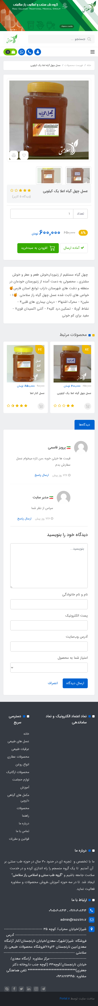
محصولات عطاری (18, 756)
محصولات (23, 808)
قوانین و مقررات (19, 838)
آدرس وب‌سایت (77, 636)
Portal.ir (65, 998)
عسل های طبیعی (18, 741)
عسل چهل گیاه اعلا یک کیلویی (74, 393)
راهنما (25, 815)
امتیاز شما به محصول (73, 658)
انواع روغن (22, 764)
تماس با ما (22, 831)
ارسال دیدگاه (75, 683)
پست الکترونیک (76, 615)
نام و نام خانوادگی (75, 594)
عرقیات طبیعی (20, 749)
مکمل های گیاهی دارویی (18, 798)
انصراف (53, 683)
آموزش (24, 787)
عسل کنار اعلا (37, 393)
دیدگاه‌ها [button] (84, 424)
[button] (37, 52)
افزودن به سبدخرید (35, 248)
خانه (26, 733)
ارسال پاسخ (42, 475)
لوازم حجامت (20, 779)
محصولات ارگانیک (17, 772)
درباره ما (24, 823)
